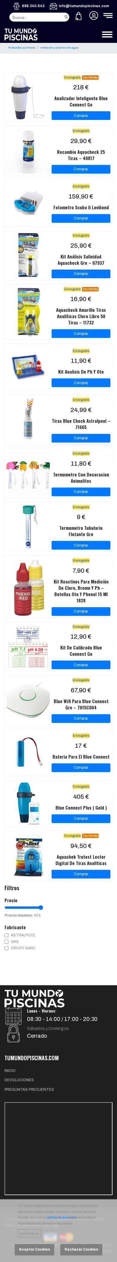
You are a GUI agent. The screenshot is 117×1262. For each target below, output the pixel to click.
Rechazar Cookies (81, 1249)
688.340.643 (33, 6)
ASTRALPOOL (23, 935)
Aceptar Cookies (34, 1249)
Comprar (81, 116)
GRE (15, 942)
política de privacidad (62, 1217)
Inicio (10, 1071)
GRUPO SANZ (23, 948)
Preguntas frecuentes (29, 1089)
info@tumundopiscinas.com (84, 6)
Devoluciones (19, 1080)
